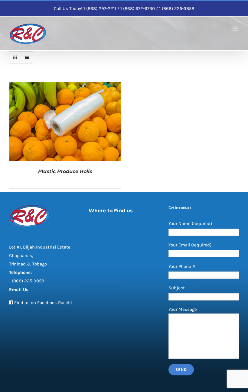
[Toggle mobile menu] (236, 29)
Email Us (18, 289)
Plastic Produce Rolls (65, 171)
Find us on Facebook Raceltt (43, 302)
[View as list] (27, 57)
